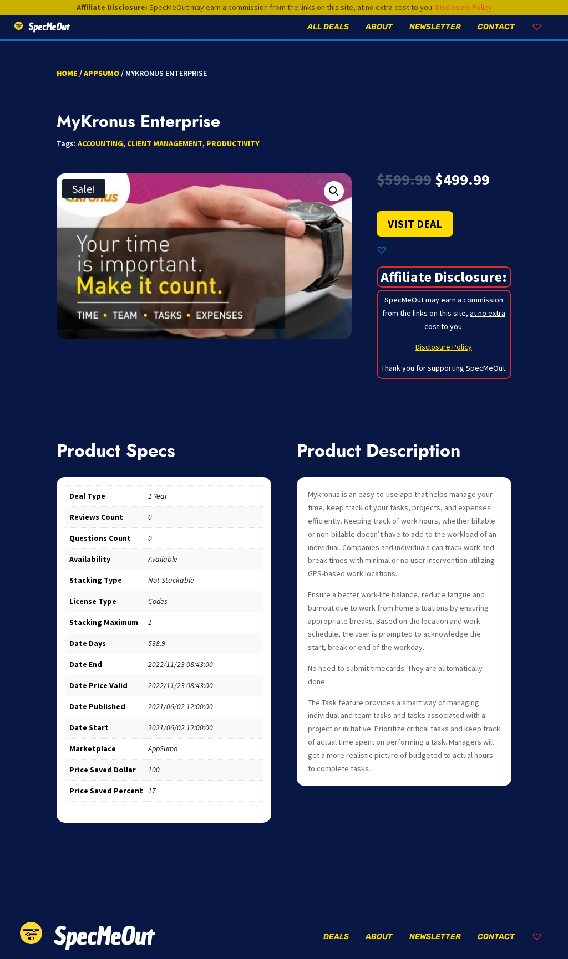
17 (152, 791)
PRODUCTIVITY (233, 143)
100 (154, 770)
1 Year (158, 496)
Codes (158, 601)
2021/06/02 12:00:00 (180, 706)
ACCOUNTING (100, 143)
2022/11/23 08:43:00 (180, 664)
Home (67, 73)
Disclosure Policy (463, 7)
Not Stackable (171, 580)
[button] (334, 191)
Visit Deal (415, 223)
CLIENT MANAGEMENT (164, 143)
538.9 (156, 643)
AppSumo (101, 73)
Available (163, 559)
